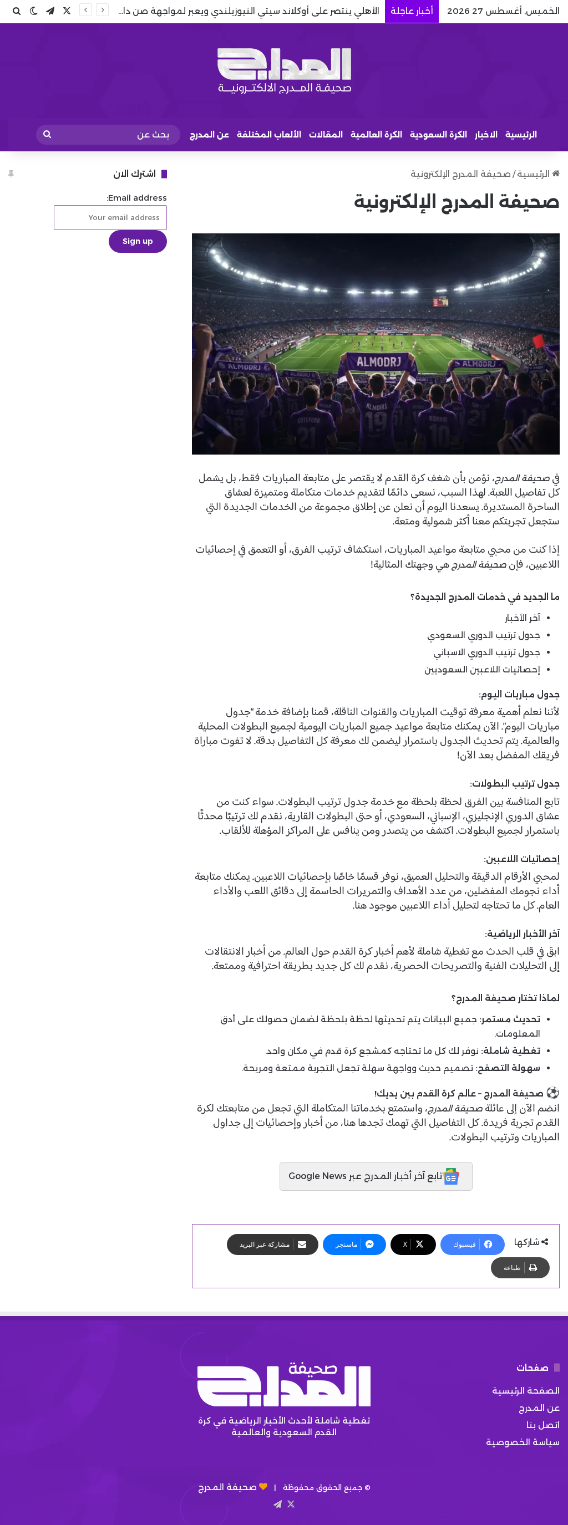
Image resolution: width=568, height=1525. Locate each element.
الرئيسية (521, 135)
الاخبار (486, 135)
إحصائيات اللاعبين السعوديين (482, 669)
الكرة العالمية (376, 135)
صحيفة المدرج (227, 1487)
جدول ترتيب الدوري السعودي (483, 635)
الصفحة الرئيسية (526, 1390)
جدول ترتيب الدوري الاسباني (486, 652)
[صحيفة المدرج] (284, 70)
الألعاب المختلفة (269, 135)
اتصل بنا (543, 1425)
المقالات (326, 135)
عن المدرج (209, 135)
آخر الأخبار (522, 618)
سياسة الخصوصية (523, 1442)
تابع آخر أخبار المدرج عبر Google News (365, 1176)
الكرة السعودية (438, 135)
